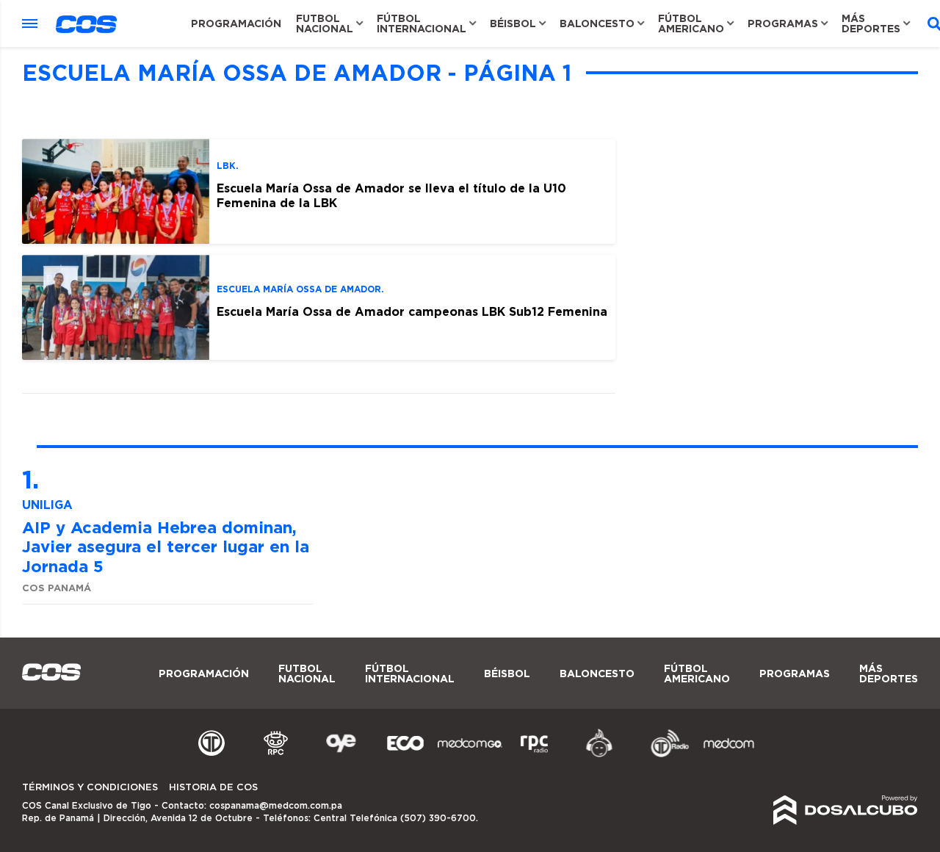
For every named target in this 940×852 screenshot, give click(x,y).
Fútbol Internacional (421, 23)
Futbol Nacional (324, 23)
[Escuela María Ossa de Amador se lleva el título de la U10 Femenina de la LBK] (115, 191)
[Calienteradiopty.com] (599, 755)
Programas (783, 23)
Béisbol (513, 23)
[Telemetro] (211, 755)
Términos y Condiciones (90, 788)
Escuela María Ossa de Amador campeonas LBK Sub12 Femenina (412, 311)
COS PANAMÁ (56, 587)
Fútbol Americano (691, 23)
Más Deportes (871, 23)
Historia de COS (213, 788)
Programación (236, 23)
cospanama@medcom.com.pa (275, 805)
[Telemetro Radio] (664, 755)
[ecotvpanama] (405, 755)
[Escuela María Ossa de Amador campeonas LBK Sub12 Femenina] (115, 307)
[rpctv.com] (276, 755)
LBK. (228, 165)
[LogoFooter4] (534, 755)
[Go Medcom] (470, 755)
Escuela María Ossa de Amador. (300, 289)
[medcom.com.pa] (728, 755)
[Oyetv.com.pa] (340, 755)
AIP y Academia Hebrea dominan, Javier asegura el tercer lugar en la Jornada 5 (165, 546)
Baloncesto (597, 23)
